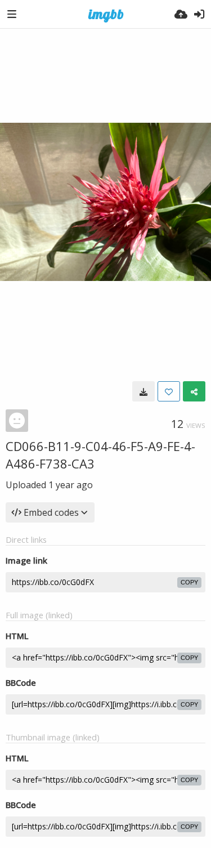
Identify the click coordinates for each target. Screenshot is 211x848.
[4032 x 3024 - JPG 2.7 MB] (143, 391)
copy (189, 582)
